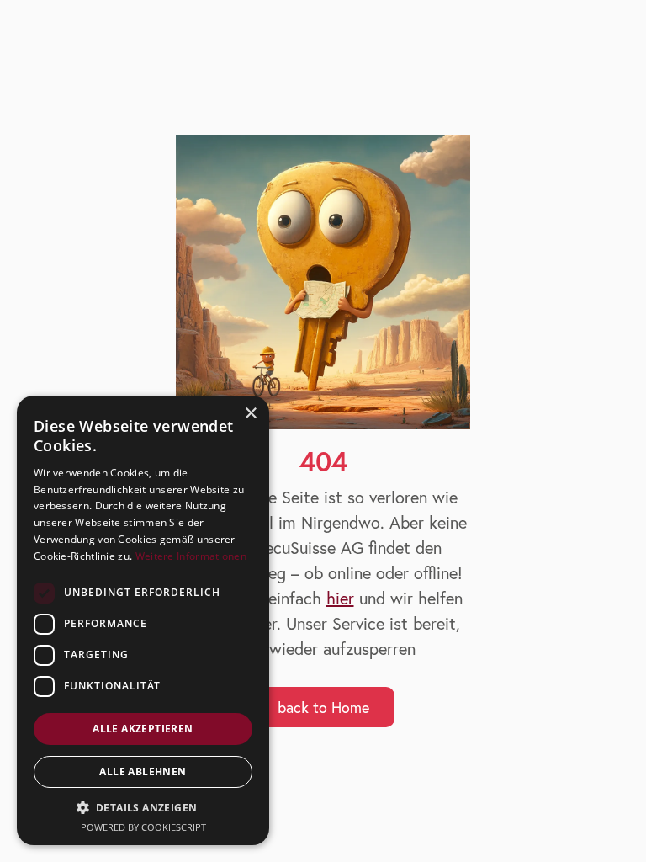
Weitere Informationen (190, 556)
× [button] (250, 413)
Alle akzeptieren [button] (143, 728)
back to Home (323, 707)
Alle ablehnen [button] (142, 771)
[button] (143, 808)
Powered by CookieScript (143, 827)
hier (340, 598)
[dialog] (143, 620)
